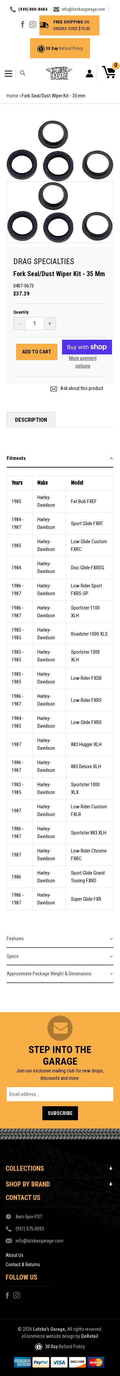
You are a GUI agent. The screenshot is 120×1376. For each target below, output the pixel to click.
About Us (14, 1255)
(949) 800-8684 (32, 9)
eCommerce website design (48, 1336)
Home (12, 96)
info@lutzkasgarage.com (83, 9)
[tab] (60, 459)
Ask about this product (81, 388)
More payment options (83, 362)
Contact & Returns (23, 1264)
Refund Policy (71, 48)
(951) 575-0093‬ (30, 1228)
